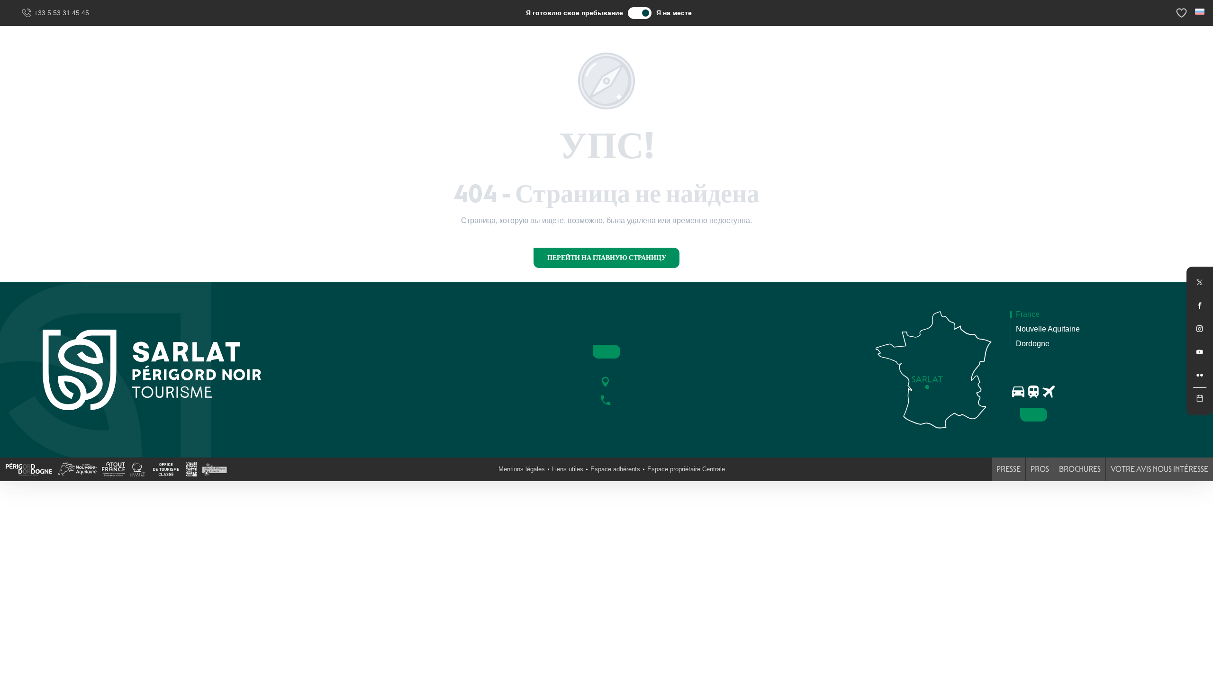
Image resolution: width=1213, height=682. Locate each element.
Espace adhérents (615, 469)
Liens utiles (567, 469)
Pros (1040, 469)
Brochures (1080, 469)
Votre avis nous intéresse (1159, 469)
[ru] (1200, 11)
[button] (1200, 11)
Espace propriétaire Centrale (686, 469)
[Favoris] (1182, 13)
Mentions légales (521, 469)
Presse (1008, 469)
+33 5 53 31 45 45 (61, 13)
